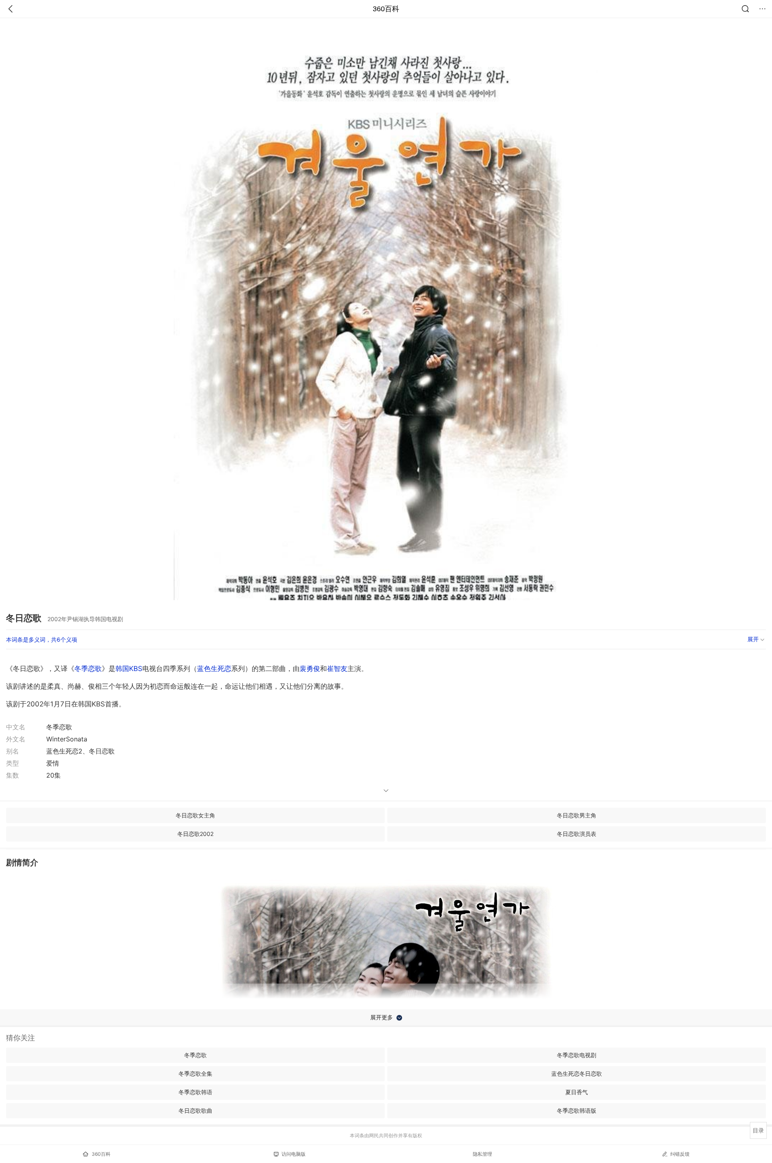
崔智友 (337, 669)
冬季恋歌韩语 (195, 1092)
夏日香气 (576, 1092)
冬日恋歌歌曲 (195, 1110)
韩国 (122, 669)
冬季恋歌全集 (195, 1073)
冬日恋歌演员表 (576, 833)
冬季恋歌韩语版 (576, 1110)
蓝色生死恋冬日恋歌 (576, 1073)
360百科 (386, 9)
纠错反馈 (680, 1154)
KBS (135, 669)
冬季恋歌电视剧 (576, 1055)
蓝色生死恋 (214, 669)
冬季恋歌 (88, 669)
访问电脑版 (293, 1154)
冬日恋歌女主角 (195, 815)
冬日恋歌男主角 (576, 815)
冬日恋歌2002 (195, 833)
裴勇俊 (310, 669)
